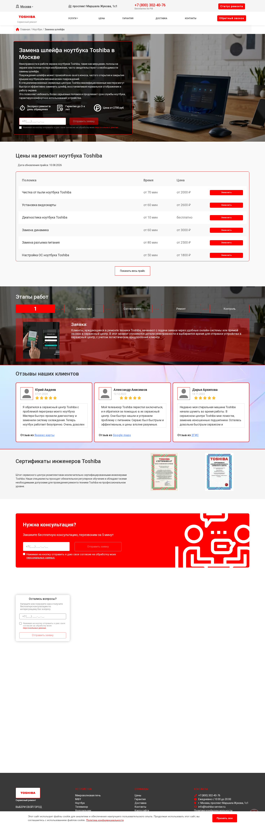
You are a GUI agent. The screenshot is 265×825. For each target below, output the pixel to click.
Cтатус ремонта (231, 6)
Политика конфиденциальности (105, 820)
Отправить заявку (84, 121)
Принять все (225, 818)
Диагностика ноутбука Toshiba (44, 217)
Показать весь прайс (132, 270)
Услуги (72, 18)
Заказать (226, 192)
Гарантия (127, 18)
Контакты (190, 18)
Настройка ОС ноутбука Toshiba (45, 255)
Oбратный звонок (231, 18)
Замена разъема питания (41, 242)
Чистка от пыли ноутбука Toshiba (46, 192)
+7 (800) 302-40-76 (150, 5)
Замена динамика (35, 230)
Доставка (161, 18)
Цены (102, 18)
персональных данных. (107, 127)
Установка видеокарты (39, 205)
